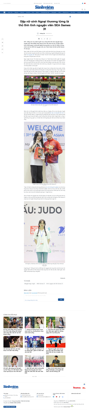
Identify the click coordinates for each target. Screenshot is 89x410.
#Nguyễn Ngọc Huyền (29, 283)
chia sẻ (39, 39)
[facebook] (82, 3)
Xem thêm (85, 12)
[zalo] (63, 397)
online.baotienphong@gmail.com (44, 396)
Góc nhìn (28, 12)
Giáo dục (22, 12)
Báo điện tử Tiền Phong (44, 7)
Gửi (61, 299)
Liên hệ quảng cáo (25, 393)
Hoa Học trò (57, 3)
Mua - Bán (73, 12)
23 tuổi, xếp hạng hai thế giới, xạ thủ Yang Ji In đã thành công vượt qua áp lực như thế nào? (12, 369)
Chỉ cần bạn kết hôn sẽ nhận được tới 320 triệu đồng (11, 349)
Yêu (33, 12)
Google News (70, 17)
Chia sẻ (2, 42)
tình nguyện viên (30, 54)
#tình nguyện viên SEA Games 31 (54, 283)
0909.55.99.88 (25, 395)
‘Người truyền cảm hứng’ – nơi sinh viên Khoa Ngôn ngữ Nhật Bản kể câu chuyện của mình (55, 351)
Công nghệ (54, 12)
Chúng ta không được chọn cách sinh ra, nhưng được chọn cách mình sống (34, 331)
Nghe (2, 39)
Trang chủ (4, 12)
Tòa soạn (5, 393)
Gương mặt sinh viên (45, 12)
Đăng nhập (26, 293)
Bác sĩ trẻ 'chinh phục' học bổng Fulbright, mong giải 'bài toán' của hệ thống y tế (55, 369)
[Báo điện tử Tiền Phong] (77, 388)
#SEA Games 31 (41, 283)
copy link (44, 39)
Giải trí (37, 12)
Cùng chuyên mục (10, 315)
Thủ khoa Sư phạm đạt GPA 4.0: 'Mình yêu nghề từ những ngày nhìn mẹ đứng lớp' (55, 331)
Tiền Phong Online (38, 3)
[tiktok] (60, 397)
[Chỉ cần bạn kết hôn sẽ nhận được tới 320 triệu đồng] (13, 342)
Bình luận (2, 49)
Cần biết (79, 12)
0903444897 (40, 395)
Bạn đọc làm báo (10, 406)
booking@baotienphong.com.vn (28, 396)
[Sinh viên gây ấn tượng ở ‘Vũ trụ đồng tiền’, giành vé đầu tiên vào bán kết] (34, 342)
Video (59, 12)
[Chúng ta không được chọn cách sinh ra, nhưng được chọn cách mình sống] (34, 322)
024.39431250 (8, 397)
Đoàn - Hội (10, 12)
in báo (47, 39)
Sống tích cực (65, 12)
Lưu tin (2, 46)
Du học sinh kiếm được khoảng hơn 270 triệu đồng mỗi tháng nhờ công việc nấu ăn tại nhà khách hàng (12, 332)
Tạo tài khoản (34, 293)
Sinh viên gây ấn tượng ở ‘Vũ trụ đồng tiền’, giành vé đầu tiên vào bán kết (34, 350)
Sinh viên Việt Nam (10, 387)
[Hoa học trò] (84, 388)
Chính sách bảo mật (76, 393)
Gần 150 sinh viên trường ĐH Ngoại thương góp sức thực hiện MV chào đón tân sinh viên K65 (34, 370)
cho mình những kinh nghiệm (52, 187)
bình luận (50, 39)
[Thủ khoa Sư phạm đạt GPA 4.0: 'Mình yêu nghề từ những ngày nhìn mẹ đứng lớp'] (55, 322)
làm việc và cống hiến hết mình (57, 112)
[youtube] (85, 3)
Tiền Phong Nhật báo (47, 3)
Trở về (2, 52)
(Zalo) (29, 395)
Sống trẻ (16, 12)
